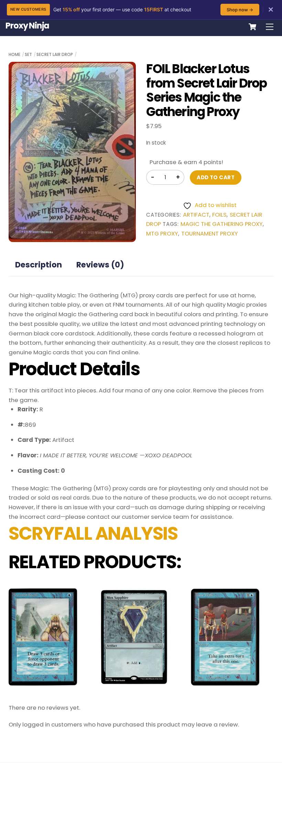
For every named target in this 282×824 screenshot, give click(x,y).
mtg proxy (162, 234)
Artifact (196, 215)
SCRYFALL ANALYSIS (93, 533)
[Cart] (252, 27)
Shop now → (240, 9)
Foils (219, 215)
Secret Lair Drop (54, 54)
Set (28, 54)
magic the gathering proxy (222, 224)
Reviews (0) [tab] (100, 264)
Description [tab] (38, 264)
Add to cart (216, 177)
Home (14, 54)
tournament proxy (209, 234)
